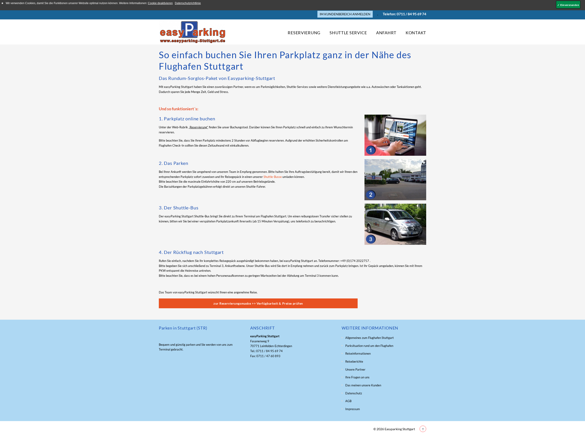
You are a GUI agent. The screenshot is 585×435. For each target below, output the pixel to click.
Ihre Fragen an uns (357, 377)
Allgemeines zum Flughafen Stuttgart (369, 338)
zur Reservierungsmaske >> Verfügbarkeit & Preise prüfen (258, 303)
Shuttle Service (348, 32)
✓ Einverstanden (568, 5)
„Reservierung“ (198, 127)
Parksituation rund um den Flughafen (369, 346)
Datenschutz (353, 393)
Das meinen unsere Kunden (363, 385)
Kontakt (416, 32)
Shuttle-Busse (272, 177)
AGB (348, 401)
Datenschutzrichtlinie (188, 3)
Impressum (352, 409)
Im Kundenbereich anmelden (345, 14)
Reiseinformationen (358, 353)
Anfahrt (386, 32)
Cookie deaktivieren (160, 3)
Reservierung (304, 32)
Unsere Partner (355, 369)
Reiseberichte (354, 361)
